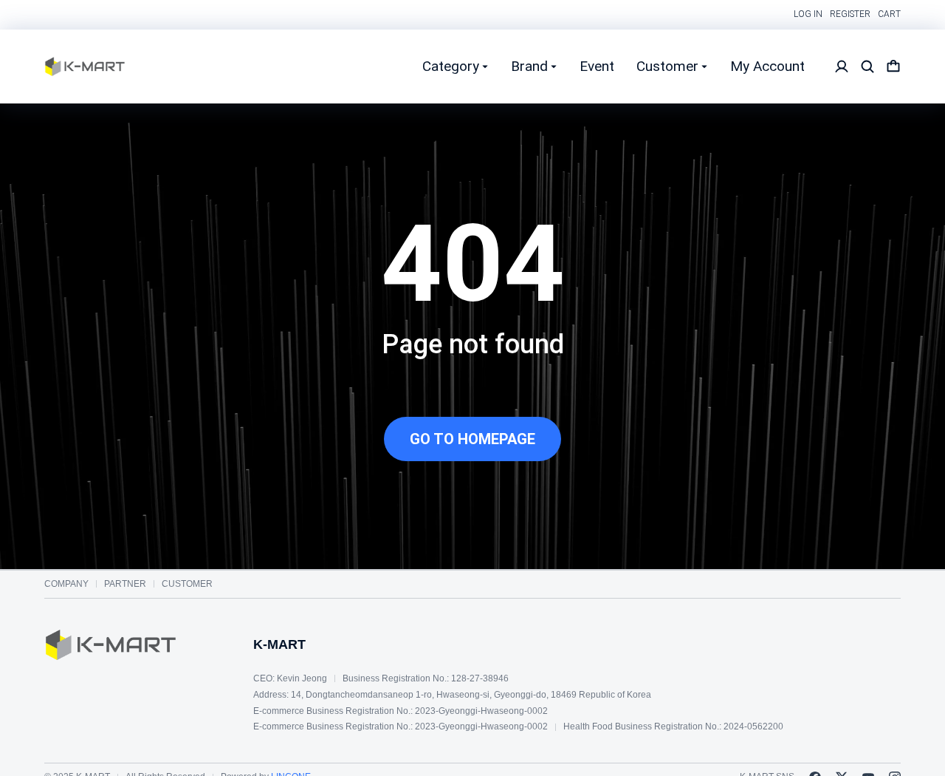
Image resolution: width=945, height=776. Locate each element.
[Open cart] (893, 66)
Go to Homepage (472, 439)
